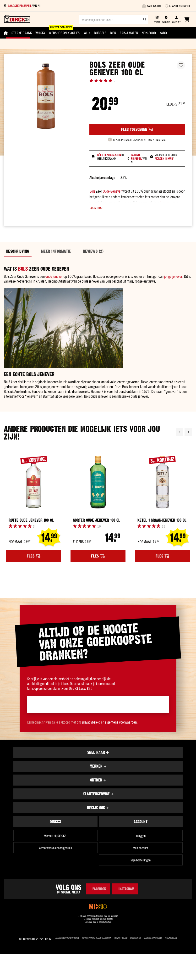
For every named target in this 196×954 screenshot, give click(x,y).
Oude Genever (112, 191)
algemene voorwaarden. (121, 722)
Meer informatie (56, 251)
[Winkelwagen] (186, 19)
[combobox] (113, 19)
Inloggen (141, 835)
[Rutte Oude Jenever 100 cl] (33, 482)
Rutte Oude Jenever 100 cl (31, 520)
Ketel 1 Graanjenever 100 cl (161, 520)
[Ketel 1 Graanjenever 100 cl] (162, 482)
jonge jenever (173, 276)
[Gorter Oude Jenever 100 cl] (98, 482)
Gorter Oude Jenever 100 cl (96, 520)
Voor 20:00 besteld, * (166, 156)
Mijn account (140, 848)
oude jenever (54, 276)
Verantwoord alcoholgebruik (55, 848)
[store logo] (17, 19)
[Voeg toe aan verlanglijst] (181, 65)
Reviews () (93, 251)
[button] (137, 207)
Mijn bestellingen (141, 860)
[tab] (18, 251)
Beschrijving (17, 251)
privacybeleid (91, 722)
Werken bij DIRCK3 (55, 835)
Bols (92, 191)
